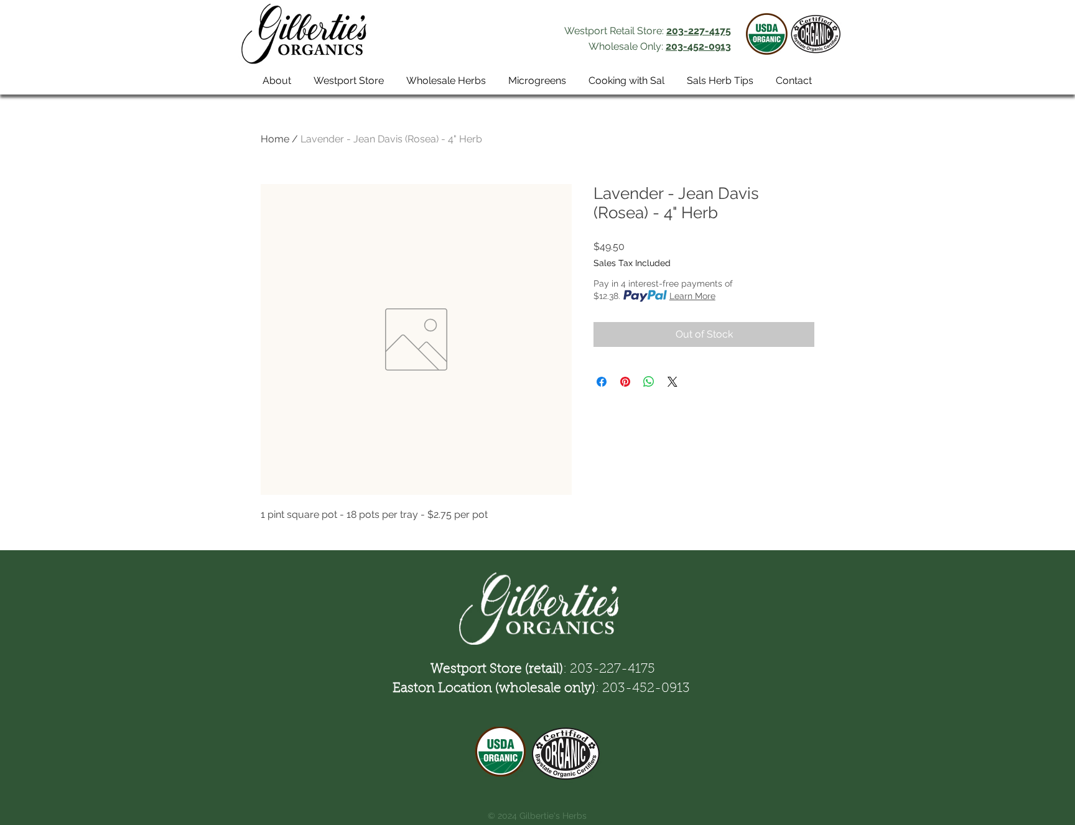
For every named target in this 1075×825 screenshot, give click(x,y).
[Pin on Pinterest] (625, 381)
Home (275, 139)
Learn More (692, 296)
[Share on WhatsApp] (648, 381)
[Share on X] (672, 381)
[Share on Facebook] (601, 381)
